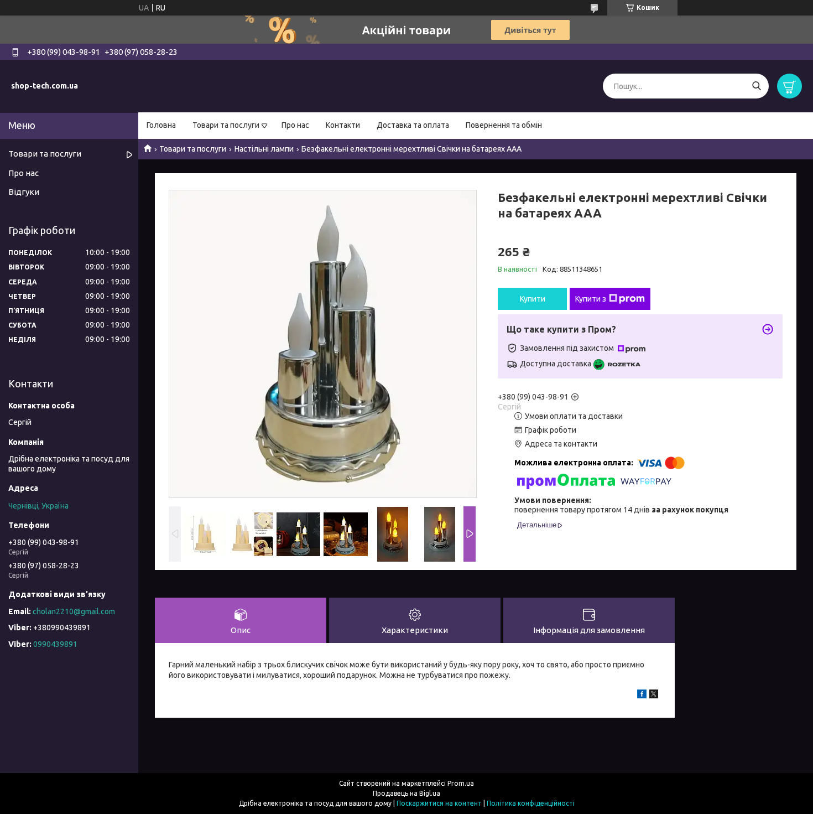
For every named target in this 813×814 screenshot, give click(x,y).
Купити (532, 298)
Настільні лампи (264, 148)
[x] (653, 695)
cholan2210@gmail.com (74, 611)
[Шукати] (756, 86)
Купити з (590, 298)
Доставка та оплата (413, 125)
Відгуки (23, 191)
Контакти (343, 125)
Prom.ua (460, 783)
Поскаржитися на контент (439, 803)
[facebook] (642, 695)
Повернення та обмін (504, 125)
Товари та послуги (225, 125)
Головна (161, 125)
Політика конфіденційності (531, 803)
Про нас (295, 125)
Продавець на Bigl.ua (406, 793)
